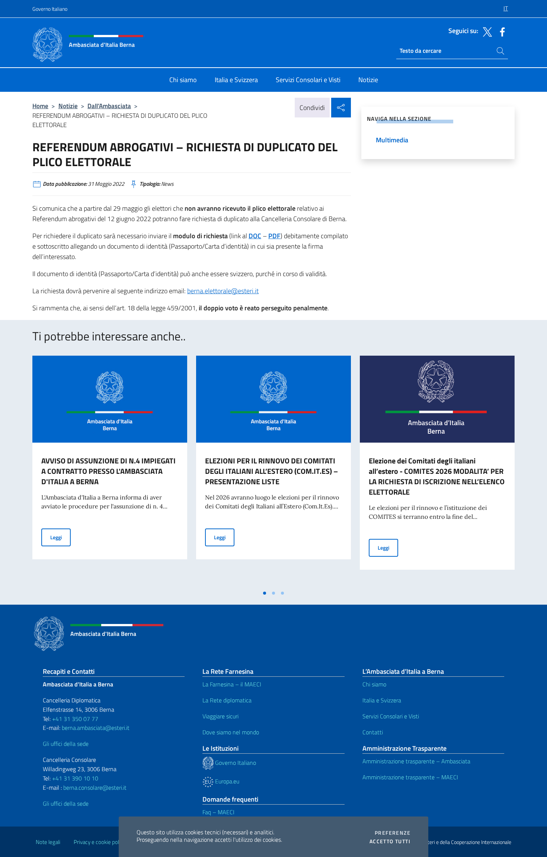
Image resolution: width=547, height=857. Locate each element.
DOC (255, 236)
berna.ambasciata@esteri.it (94, 727)
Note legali (48, 842)
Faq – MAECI (218, 812)
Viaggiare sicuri (220, 716)
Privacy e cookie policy (99, 842)
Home (40, 105)
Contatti (372, 732)
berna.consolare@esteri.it (95, 787)
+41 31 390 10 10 (74, 778)
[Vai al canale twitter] (485, 31)
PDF (274, 236)
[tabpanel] (109, 471)
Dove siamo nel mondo (230, 732)
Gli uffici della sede (66, 743)
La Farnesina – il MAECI (231, 684)
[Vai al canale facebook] (500, 31)
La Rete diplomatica (227, 700)
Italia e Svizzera (381, 700)
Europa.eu (226, 781)
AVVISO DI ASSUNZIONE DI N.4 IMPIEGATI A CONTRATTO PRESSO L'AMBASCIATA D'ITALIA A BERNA (108, 471)
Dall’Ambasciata (109, 105)
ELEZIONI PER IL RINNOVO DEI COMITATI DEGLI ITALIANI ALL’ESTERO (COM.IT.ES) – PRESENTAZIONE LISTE (271, 471)
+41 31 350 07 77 (75, 718)
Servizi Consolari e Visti (390, 716)
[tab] (264, 593)
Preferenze (392, 832)
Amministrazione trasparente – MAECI (410, 777)
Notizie (68, 105)
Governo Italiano (49, 9)
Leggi (60, 537)
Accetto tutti (390, 841)
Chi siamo (374, 684)
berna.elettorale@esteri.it (223, 291)
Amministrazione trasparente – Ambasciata (416, 761)
